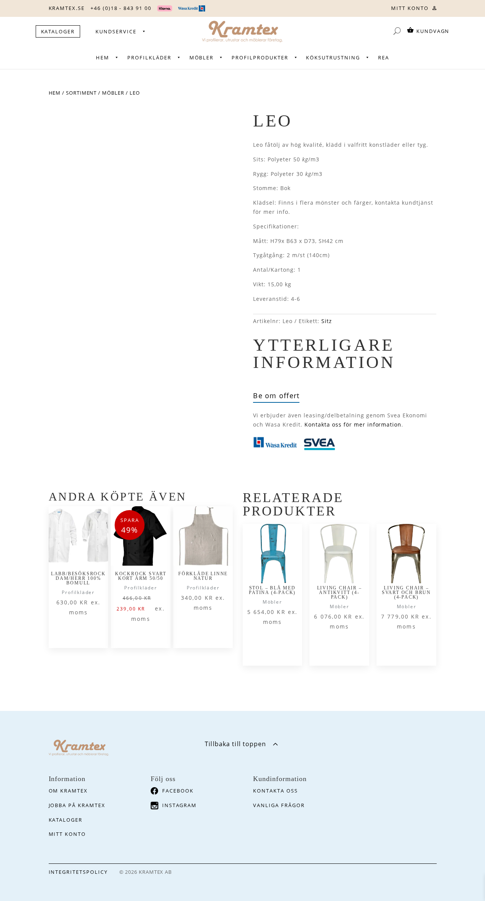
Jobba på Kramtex (77, 805)
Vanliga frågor (278, 805)
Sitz (326, 321)
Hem (102, 57)
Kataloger (66, 819)
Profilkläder (149, 57)
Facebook (178, 790)
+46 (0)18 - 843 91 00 (120, 8)
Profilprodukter (260, 57)
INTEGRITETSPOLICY (78, 871)
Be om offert (276, 395)
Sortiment (81, 92)
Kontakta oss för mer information (352, 424)
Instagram (179, 805)
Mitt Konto (67, 833)
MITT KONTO (410, 8)
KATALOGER (58, 31)
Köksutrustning (333, 57)
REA (383, 57)
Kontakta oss (275, 790)
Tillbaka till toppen (235, 744)
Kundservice (115, 31)
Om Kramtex (68, 790)
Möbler (201, 57)
